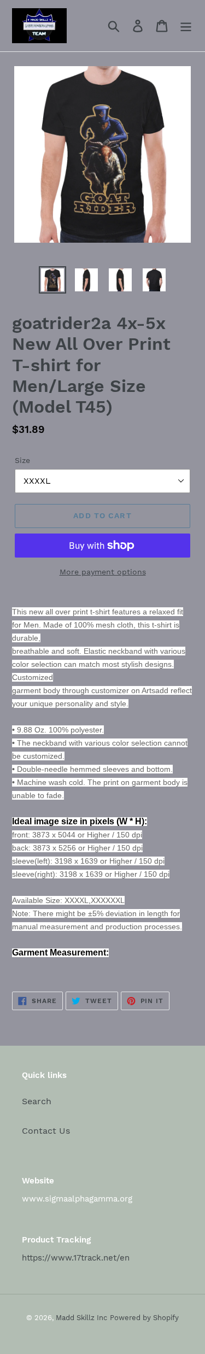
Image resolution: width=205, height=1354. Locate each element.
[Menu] (186, 26)
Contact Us (46, 1131)
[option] (52, 279)
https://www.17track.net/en (76, 1258)
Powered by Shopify (144, 1318)
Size (22, 460)
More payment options (103, 571)
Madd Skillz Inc (81, 1318)
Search (36, 1101)
